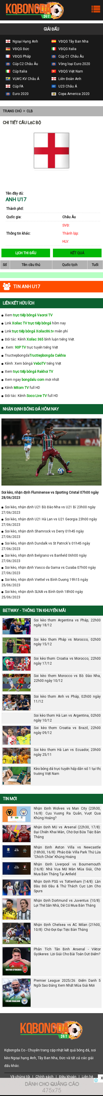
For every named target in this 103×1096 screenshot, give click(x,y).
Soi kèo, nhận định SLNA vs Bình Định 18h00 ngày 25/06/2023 (42, 594)
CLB (30, 111)
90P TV (20, 347)
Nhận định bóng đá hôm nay (31, 409)
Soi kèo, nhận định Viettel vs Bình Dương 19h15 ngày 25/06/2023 (44, 582)
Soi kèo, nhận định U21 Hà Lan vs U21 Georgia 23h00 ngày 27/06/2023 (49, 522)
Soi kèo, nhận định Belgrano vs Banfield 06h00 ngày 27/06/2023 (44, 558)
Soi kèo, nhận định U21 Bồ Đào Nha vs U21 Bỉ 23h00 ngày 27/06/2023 (48, 510)
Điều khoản (67, 1077)
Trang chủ (12, 111)
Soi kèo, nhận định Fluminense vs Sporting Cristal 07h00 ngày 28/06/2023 (50, 495)
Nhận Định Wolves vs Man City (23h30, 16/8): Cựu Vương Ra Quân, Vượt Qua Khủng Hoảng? (67, 813)
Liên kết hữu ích (18, 303)
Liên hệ (87, 1077)
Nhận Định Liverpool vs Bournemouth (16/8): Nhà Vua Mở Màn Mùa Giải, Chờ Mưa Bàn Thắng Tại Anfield (67, 869)
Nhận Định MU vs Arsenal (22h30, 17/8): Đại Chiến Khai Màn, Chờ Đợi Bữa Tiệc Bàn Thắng (67, 832)
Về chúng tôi (20, 1077)
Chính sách (44, 1077)
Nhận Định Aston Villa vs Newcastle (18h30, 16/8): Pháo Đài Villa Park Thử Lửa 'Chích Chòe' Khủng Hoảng (67, 852)
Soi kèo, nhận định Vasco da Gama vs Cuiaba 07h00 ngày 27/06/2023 (48, 570)
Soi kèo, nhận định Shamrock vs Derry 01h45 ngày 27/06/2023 (42, 534)
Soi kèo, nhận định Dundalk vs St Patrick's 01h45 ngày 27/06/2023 (45, 546)
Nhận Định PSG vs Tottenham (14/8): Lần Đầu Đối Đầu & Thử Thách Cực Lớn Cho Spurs (67, 886)
